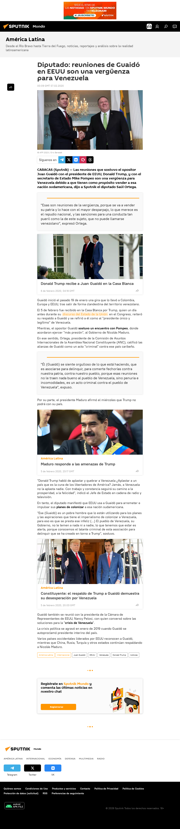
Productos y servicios (64, 788)
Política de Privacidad (106, 788)
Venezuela (103, 655)
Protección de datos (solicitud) (21, 793)
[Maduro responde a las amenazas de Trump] (90, 432)
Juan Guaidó (79, 655)
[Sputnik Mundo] (17, 29)
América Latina (52, 458)
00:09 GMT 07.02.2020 (50, 85)
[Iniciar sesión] (157, 26)
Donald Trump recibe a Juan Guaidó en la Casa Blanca (87, 283)
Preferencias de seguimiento (68, 793)
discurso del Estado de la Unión (85, 314)
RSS (45, 793)
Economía (55, 758)
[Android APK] (14, 806)
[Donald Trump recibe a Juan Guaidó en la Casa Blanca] (90, 256)
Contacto (85, 788)
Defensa (70, 758)
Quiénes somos (12, 788)
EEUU (92, 655)
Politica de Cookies (133, 788)
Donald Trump (119, 655)
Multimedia (86, 758)
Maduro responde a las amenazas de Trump (78, 464)
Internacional (63, 655)
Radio (101, 758)
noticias (134, 655)
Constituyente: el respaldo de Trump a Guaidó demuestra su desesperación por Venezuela (90, 595)
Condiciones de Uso (36, 788)
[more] (137, 290)
